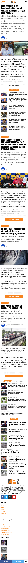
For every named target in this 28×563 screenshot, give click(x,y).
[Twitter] (6, 497)
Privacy (3, 515)
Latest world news (5, 530)
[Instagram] (10, 497)
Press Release (5, 528)
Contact (3, 511)
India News (4, 523)
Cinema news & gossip (7, 532)
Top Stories (4, 525)
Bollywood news (5, 534)
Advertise (3, 513)
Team (2, 507)
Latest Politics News (6, 527)
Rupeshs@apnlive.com (12, 169)
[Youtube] (14, 497)
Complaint (3, 517)
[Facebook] (2, 497)
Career (2, 509)
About (2, 505)
